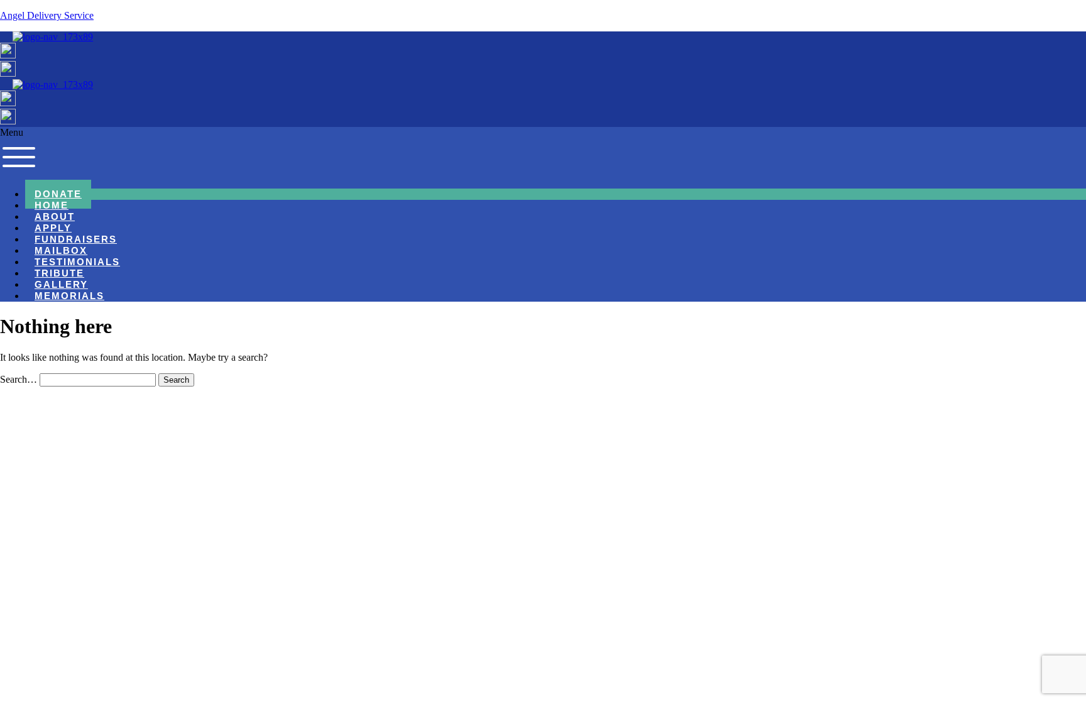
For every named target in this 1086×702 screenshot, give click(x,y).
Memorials (69, 296)
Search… (18, 379)
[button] (543, 152)
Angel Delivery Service (47, 15)
